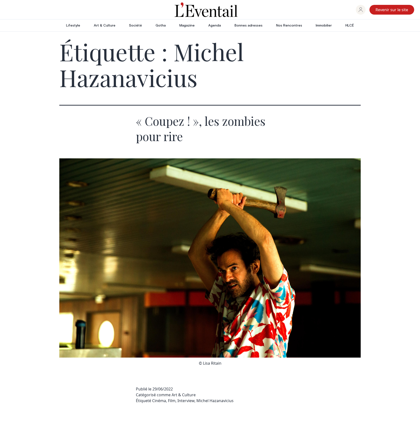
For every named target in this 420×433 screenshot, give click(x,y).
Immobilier (324, 25)
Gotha (161, 25)
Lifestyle (73, 25)
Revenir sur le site (392, 9)
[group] (361, 10)
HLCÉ (349, 25)
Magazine (187, 25)
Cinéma (159, 400)
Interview (185, 400)
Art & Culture (104, 25)
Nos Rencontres (289, 25)
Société (135, 25)
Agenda (214, 25)
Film (171, 400)
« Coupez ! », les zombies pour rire (200, 128)
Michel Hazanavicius (215, 400)
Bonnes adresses (248, 25)
